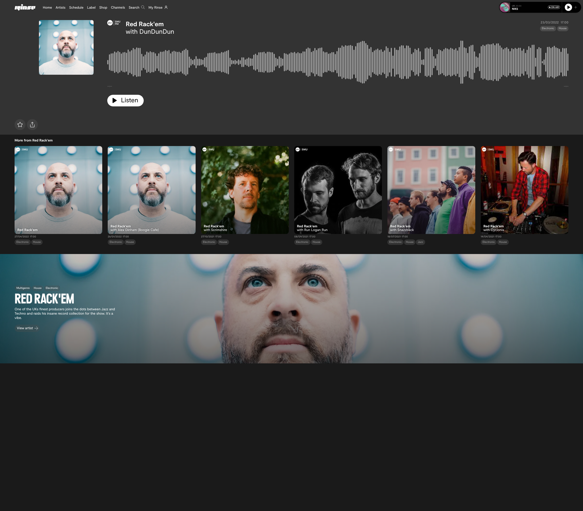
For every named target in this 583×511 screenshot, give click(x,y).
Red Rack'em (145, 24)
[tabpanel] (337, 63)
